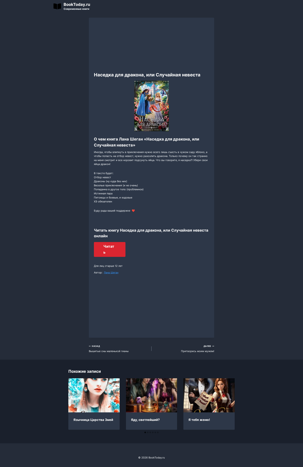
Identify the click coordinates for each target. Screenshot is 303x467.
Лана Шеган (111, 272)
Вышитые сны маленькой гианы (109, 349)
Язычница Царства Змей (93, 420)
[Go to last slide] (74, 404)
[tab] (145, 432)
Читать (108, 249)
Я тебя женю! (199, 420)
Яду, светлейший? (145, 420)
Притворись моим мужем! (197, 349)
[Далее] (229, 404)
